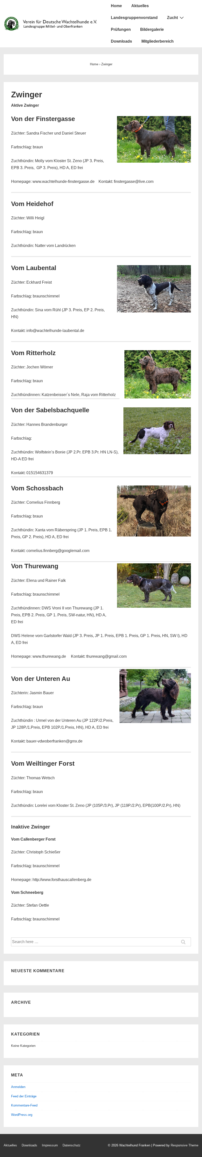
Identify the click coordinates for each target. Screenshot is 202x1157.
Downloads (121, 41)
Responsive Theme (184, 1145)
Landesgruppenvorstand (134, 18)
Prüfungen (121, 29)
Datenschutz (72, 1145)
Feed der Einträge (23, 1096)
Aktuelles (140, 6)
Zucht (172, 18)
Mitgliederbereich (157, 41)
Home (116, 6)
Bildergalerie (152, 29)
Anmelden (18, 1087)
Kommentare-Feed (24, 1105)
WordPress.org (21, 1115)
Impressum (50, 1145)
